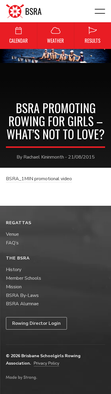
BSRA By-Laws (22, 295)
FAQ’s (12, 243)
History (13, 269)
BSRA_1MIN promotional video (39, 178)
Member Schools (23, 278)
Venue (12, 234)
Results (92, 40)
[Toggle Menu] (103, 55)
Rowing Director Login (36, 323)
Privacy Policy (46, 363)
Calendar (18, 40)
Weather (55, 40)
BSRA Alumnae (22, 303)
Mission (14, 287)
